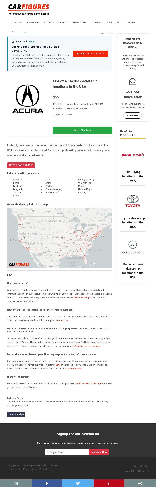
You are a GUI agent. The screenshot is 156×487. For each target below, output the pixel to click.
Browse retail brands (90, 53)
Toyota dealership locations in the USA (133, 222)
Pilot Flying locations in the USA (132, 176)
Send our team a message (87, 346)
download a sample (81, 297)
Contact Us (129, 471)
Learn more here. (73, 368)
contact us (62, 320)
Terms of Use (14, 469)
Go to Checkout (82, 130)
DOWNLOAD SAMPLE (21, 165)
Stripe (59, 365)
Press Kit (43, 469)
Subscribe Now (99, 452)
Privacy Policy (30, 469)
